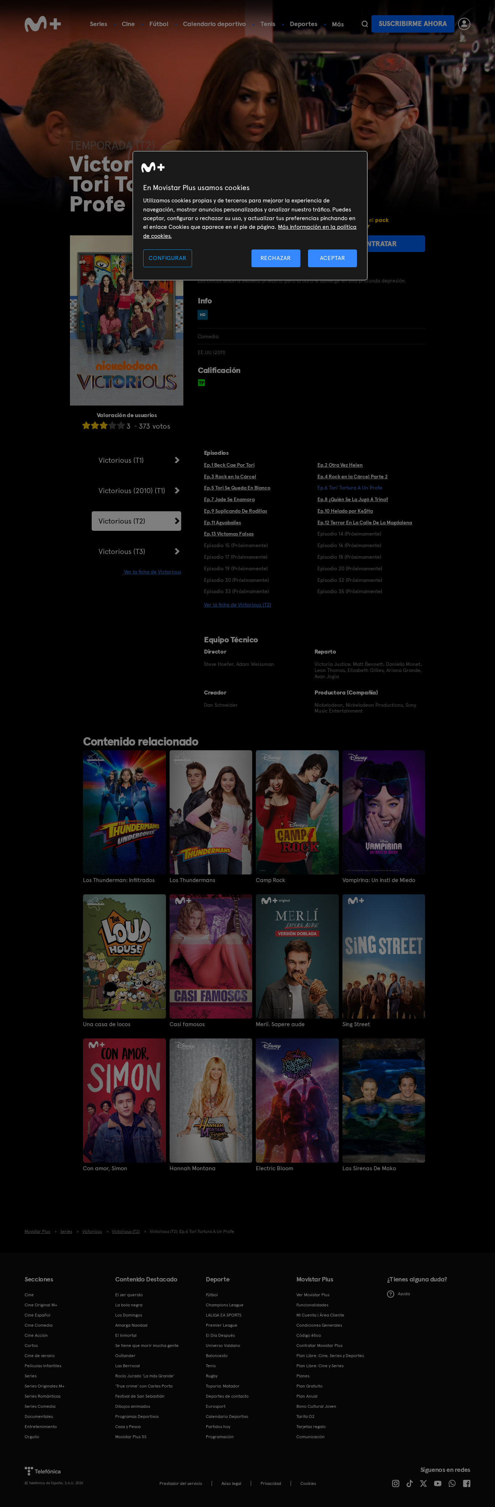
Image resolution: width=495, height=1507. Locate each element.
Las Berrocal (127, 1365)
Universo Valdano (223, 1345)
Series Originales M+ (45, 1386)
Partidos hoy (218, 1426)
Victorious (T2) (122, 521)
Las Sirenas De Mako (369, 1168)
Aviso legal (231, 1483)
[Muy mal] (86, 425)
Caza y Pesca (128, 1426)
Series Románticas (43, 1396)
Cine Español (37, 1315)
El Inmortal (126, 1335)
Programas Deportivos (137, 1416)
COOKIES (308, 1483)
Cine (128, 24)
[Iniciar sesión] (464, 24)
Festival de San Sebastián (140, 1396)
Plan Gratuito (309, 1386)
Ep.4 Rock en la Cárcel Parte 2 (352, 476)
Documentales (39, 1416)
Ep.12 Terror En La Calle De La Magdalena (364, 522)
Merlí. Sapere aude (280, 1024)
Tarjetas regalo (311, 1426)
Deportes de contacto (227, 1396)
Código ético (308, 1335)
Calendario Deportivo (227, 1416)
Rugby (211, 1375)
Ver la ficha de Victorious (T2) (237, 605)
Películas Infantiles (43, 1365)
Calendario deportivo (214, 24)
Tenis (268, 24)
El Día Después (220, 1335)
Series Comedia (40, 1406)
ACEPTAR (332, 258)
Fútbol (159, 24)
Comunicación (310, 1436)
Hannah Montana (193, 1168)
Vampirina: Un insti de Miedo (378, 880)
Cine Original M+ (41, 1304)
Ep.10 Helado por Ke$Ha (345, 511)
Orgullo (32, 1436)
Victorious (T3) (122, 551)
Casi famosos (187, 1024)
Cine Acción (36, 1335)
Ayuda (404, 1293)
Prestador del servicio (180, 1483)
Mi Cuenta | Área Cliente (320, 1315)
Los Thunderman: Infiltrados (119, 880)
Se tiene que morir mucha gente (147, 1345)
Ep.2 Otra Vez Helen (340, 465)
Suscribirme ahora (413, 24)
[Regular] (104, 425)
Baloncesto (217, 1355)
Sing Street (356, 1024)
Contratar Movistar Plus (319, 1345)
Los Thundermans (192, 880)
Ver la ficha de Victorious (152, 572)
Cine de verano (40, 1355)
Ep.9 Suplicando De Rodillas (235, 511)
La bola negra (128, 1304)
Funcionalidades (312, 1304)
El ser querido (129, 1294)
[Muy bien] (121, 425)
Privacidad (271, 1483)
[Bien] (112, 425)
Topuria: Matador (223, 1386)
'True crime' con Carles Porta (143, 1386)
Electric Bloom (274, 1168)
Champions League (225, 1304)
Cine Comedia (39, 1325)
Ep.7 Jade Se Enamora (229, 499)
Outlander (125, 1355)
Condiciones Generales (319, 1325)
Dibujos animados (132, 1406)
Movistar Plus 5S (130, 1436)
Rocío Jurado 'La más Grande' (144, 1375)
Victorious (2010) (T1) (132, 490)
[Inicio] (43, 24)
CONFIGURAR (167, 258)
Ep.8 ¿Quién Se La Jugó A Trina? (352, 499)
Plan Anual (306, 1396)
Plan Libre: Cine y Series (320, 1365)
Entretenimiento (41, 1426)
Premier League (221, 1325)
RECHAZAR (276, 258)
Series (98, 24)
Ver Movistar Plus (312, 1294)
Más (338, 24)
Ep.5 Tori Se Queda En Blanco (237, 488)
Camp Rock (270, 880)
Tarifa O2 (305, 1416)
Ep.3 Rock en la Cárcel (230, 476)
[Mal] (95, 425)
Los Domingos (128, 1315)
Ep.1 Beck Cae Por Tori (229, 465)
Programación (220, 1436)
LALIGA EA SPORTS (223, 1315)
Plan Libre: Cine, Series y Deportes (330, 1355)
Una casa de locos (106, 1024)
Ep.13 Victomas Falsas (229, 534)
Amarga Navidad (131, 1325)
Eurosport (215, 1406)
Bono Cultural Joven (316, 1406)
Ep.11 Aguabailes (222, 522)
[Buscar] (365, 24)
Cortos (31, 1345)
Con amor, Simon (105, 1168)
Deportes (303, 24)
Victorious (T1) (121, 460)
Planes (302, 1375)
